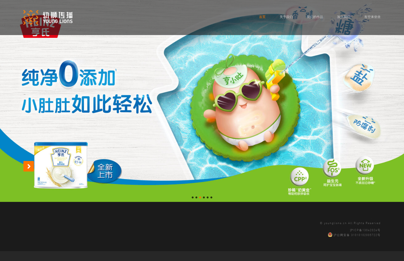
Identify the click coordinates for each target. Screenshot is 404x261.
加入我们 (343, 16)
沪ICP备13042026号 (365, 230)
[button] (193, 197)
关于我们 (286, 16)
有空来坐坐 (372, 16)
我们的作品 (315, 16)
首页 (262, 16)
